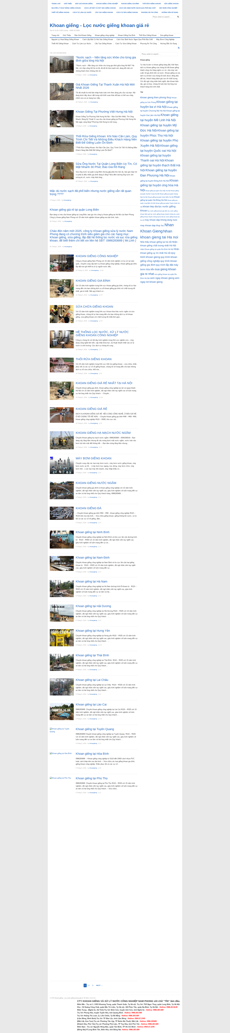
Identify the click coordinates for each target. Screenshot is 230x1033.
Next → (99, 985)
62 (102, 270)
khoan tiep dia (150, 206)
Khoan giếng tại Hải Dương (93, 606)
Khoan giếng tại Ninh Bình (92, 532)
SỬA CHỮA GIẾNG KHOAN (94, 306)
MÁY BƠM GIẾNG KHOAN (93, 458)
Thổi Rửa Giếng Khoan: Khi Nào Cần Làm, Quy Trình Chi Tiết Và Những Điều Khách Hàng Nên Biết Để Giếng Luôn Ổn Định (106, 139)
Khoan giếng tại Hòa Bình (92, 753)
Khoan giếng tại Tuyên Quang (95, 729)
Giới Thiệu (68, 3)
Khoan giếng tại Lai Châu (92, 680)
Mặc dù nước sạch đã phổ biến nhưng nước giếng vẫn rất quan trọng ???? (90, 192)
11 (101, 645)
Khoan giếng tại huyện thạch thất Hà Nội (160, 165)
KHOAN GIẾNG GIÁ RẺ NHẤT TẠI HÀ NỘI (104, 383)
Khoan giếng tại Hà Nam (91, 581)
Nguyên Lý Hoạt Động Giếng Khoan (66, 8)
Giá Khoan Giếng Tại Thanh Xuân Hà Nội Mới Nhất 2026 (105, 86)
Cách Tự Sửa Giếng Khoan (127, 12)
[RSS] (178, 47)
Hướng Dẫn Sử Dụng (170, 12)
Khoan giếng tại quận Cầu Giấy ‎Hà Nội (157, 190)
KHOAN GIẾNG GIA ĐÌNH (93, 280)
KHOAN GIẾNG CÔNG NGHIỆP (97, 256)
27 (102, 295)
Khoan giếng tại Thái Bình (92, 655)
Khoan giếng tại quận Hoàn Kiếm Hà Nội (161, 197)
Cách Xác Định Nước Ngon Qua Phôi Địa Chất (137, 8)
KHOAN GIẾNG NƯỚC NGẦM (96, 483)
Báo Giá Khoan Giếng (84, 3)
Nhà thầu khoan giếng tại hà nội (156, 242)
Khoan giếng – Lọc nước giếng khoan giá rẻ (69, 998)
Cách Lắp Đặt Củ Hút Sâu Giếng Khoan (100, 8)
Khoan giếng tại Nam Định (93, 557)
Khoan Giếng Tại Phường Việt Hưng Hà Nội (104, 111)
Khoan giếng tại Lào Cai (91, 704)
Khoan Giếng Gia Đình (130, 3)
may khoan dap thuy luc (152, 225)
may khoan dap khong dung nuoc (161, 220)
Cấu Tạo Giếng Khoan (104, 12)
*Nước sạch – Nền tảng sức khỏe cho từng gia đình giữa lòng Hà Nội (106, 59)
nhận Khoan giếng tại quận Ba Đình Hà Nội (156, 249)
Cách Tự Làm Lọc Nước (82, 12)
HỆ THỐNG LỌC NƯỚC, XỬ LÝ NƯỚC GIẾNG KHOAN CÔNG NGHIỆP (102, 333)
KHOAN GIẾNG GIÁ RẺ (91, 409)
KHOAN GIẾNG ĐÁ (88, 508)
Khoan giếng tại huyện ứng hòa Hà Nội (159, 185)
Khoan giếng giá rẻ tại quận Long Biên (74, 209)
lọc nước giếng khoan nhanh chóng (162, 214)
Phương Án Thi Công (149, 12)
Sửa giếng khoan (171, 3)
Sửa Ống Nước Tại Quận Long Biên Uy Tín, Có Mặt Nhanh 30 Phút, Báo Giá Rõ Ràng (106, 165)
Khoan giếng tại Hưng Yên (93, 630)
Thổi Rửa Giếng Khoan (151, 3)
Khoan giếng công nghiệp (107, 3)
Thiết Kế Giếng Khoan (60, 12)
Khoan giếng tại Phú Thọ (92, 778)
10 (102, 397)
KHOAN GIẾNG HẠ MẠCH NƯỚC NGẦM (103, 432)
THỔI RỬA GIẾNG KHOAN (94, 359)
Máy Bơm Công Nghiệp (168, 8)
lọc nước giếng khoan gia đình (157, 211)
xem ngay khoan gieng (162, 278)
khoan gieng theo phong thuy (155, 97)
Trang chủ (56, 3)
